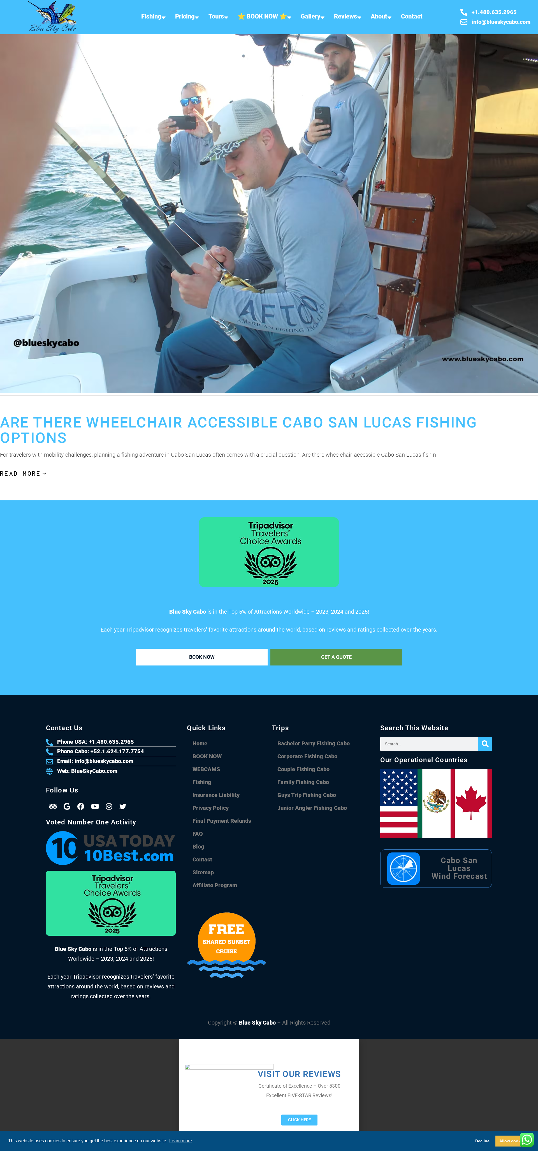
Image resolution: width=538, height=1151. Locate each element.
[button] (269, 1041)
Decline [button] (482, 1141)
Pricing (185, 16)
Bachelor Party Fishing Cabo (313, 743)
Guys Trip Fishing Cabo (306, 795)
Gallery (310, 16)
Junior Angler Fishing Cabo (312, 808)
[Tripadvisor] (53, 806)
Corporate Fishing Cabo (307, 756)
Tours (216, 16)
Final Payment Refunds (222, 820)
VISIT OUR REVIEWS (299, 1074)
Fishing (151, 16)
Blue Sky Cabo (257, 1022)
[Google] (67, 806)
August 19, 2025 (14, 409)
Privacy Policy (211, 808)
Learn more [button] (180, 1140)
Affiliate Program (215, 885)
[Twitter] (123, 806)
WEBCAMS (206, 769)
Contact (412, 16)
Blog (198, 846)
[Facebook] (81, 806)
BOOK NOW (207, 756)
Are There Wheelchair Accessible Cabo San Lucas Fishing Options (238, 430)
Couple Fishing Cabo (303, 769)
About (379, 16)
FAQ (198, 833)
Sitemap (203, 872)
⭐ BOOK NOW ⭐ (262, 16)
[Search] (485, 744)
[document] (269, 1095)
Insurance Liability (216, 795)
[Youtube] (95, 806)
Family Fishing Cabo (303, 782)
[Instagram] (109, 806)
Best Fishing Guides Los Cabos (102, 409)
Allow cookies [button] (512, 1141)
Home (200, 743)
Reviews (345, 16)
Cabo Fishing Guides (52, 409)
